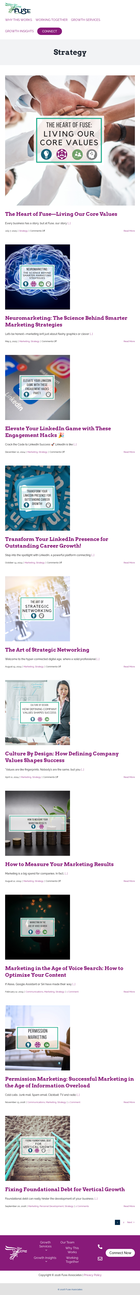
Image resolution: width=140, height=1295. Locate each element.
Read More (129, 231)
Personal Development (52, 1206)
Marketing (24, 341)
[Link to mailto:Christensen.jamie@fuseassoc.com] (100, 1259)
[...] (69, 223)
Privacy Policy (92, 1275)
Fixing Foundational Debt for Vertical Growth (65, 1189)
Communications (34, 991)
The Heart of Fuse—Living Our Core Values (61, 214)
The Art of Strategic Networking (47, 650)
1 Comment (73, 991)
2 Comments (82, 1206)
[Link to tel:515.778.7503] (100, 1247)
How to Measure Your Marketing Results (59, 864)
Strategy (23, 231)
